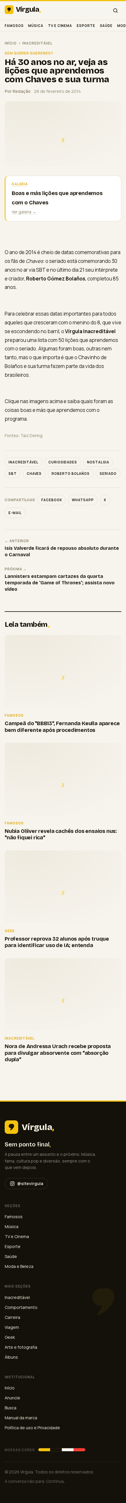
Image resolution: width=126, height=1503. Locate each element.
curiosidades (62, 462)
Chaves (34, 473)
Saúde (106, 25)
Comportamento (21, 1307)
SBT (12, 473)
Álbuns (11, 1357)
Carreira (12, 1317)
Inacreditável (37, 43)
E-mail (15, 513)
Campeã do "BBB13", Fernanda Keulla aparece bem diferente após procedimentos (62, 726)
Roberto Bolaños (71, 473)
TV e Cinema (60, 25)
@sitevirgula (30, 1183)
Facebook (51, 500)
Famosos (14, 25)
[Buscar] (115, 10)
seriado (108, 473)
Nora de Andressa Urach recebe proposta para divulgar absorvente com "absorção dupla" (58, 1053)
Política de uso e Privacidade (32, 1427)
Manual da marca (21, 1417)
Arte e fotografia (21, 1347)
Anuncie (12, 1398)
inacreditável (23, 462)
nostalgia (98, 462)
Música (35, 25)
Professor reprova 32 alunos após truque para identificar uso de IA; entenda (57, 942)
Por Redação (17, 91)
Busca (10, 1407)
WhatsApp (82, 500)
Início (11, 43)
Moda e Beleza (19, 1266)
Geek (10, 1337)
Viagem (12, 1327)
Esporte (86, 25)
